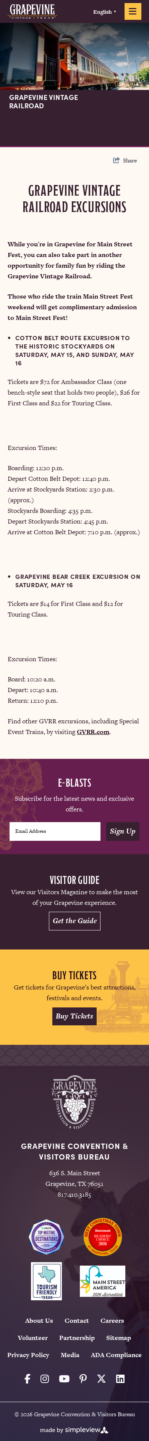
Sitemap (118, 1337)
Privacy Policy (28, 1354)
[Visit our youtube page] (64, 1379)
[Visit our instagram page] (45, 1379)
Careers (112, 1320)
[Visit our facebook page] (27, 1379)
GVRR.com (93, 731)
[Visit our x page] (101, 1379)
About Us (39, 1320)
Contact (77, 1320)
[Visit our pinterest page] (83, 1379)
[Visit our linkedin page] (120, 1379)
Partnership (77, 1337)
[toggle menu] (133, 11)
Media (70, 1354)
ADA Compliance (116, 1354)
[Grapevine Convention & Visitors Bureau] (32, 11)
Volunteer (33, 1337)
